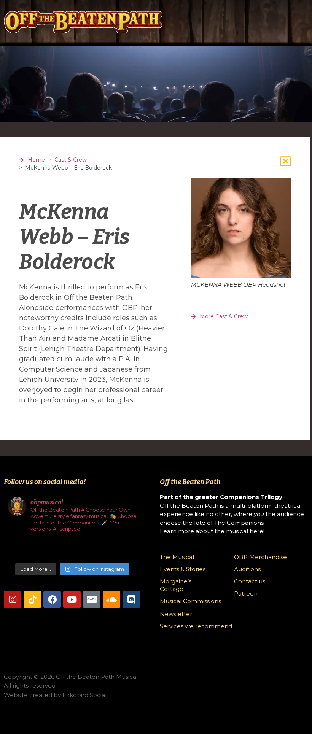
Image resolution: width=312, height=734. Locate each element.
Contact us (249, 581)
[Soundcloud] (111, 599)
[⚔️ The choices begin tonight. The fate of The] (105, 549)
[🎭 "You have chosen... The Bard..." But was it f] (18, 549)
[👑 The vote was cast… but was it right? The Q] (83, 549)
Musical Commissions (190, 601)
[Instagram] (12, 599)
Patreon (246, 593)
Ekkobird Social (84, 695)
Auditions (247, 569)
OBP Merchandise (260, 557)
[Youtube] (72, 599)
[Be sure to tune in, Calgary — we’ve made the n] (126, 549)
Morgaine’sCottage (175, 585)
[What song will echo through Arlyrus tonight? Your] (61, 549)
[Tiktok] (32, 599)
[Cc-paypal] (91, 599)
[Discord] (131, 599)
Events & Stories (182, 569)
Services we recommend (196, 626)
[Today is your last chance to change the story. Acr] (40, 549)
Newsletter (176, 614)
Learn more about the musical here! (212, 531)
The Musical (177, 557)
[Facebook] (52, 599)
